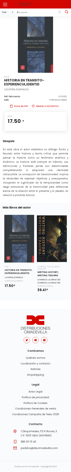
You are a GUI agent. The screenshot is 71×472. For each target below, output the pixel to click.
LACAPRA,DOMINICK (16, 89)
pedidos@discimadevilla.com (39, 448)
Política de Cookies (35, 403)
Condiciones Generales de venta (35, 408)
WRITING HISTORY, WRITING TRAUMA (48, 274)
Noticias (35, 369)
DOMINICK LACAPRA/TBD (48, 279)
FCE (6, 76)
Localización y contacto (35, 363)
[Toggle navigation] (5, 4)
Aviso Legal (35, 391)
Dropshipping (35, 375)
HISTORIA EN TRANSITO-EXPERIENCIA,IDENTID (19, 272)
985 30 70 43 (28, 441)
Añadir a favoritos (47, 106)
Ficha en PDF (21, 106)
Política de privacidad (35, 397)
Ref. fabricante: (12, 96)
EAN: (6, 99)
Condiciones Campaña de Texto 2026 (35, 414)
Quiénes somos (35, 358)
